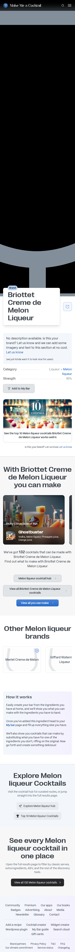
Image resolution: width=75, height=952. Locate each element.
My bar (10, 725)
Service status (45, 947)
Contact (54, 914)
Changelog (64, 947)
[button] (19, 388)
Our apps (46, 905)
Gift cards (37, 934)
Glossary (39, 914)
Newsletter (22, 914)
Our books (63, 905)
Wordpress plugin (17, 929)
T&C (53, 943)
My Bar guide (40, 929)
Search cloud (61, 929)
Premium (30, 905)
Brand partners (18, 943)
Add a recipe (14, 924)
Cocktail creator (36, 924)
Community (12, 905)
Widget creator (60, 924)
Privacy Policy (38, 943)
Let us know (14, 352)
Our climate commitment (19, 947)
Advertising (32, 910)
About (48, 910)
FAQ (62, 943)
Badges (16, 910)
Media (60, 910)
